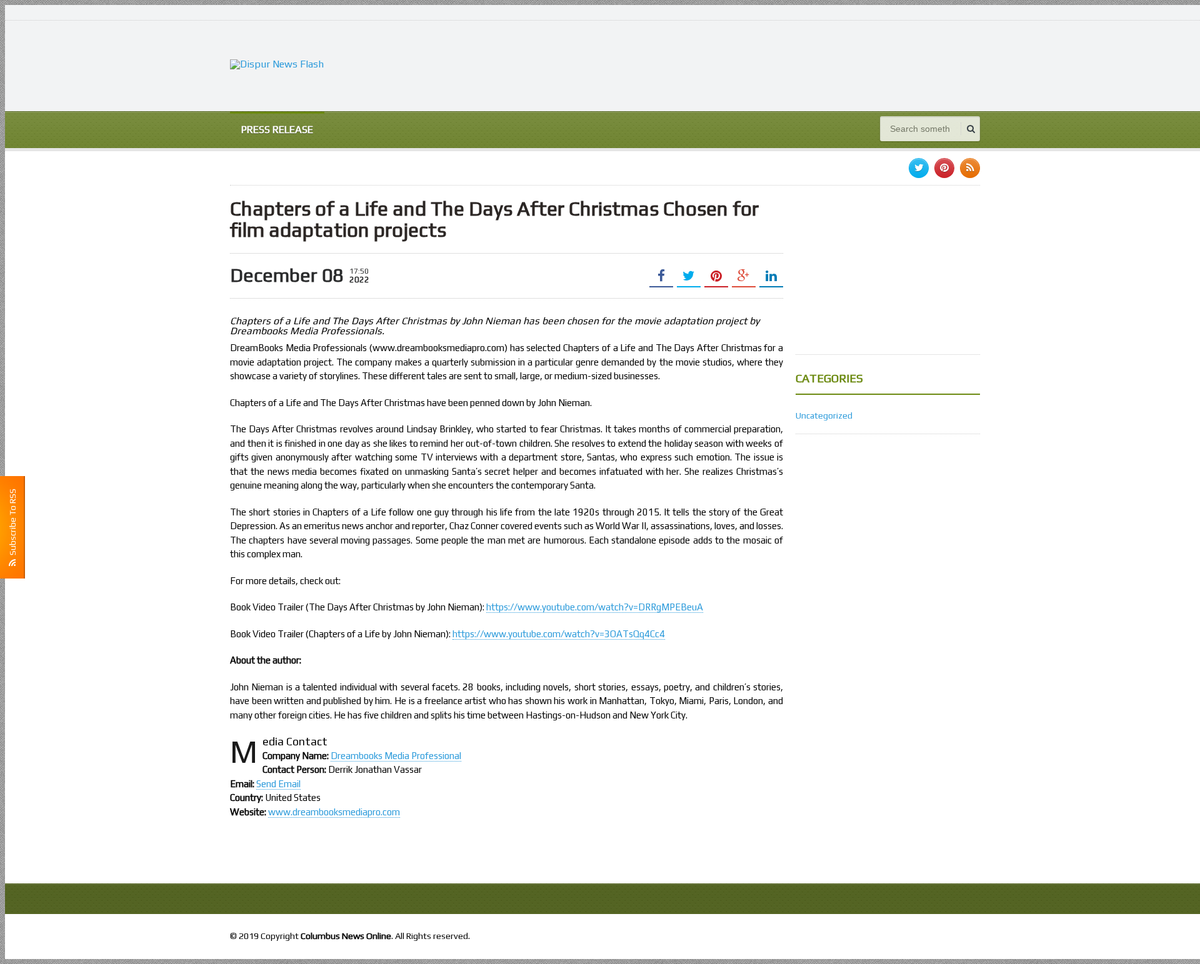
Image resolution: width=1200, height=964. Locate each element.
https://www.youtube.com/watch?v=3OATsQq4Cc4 (558, 634)
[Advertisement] (752, 64)
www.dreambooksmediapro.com (334, 812)
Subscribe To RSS (13, 524)
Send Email (278, 783)
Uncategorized (824, 415)
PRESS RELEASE (277, 130)
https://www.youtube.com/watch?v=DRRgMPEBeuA (594, 607)
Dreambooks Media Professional (396, 755)
